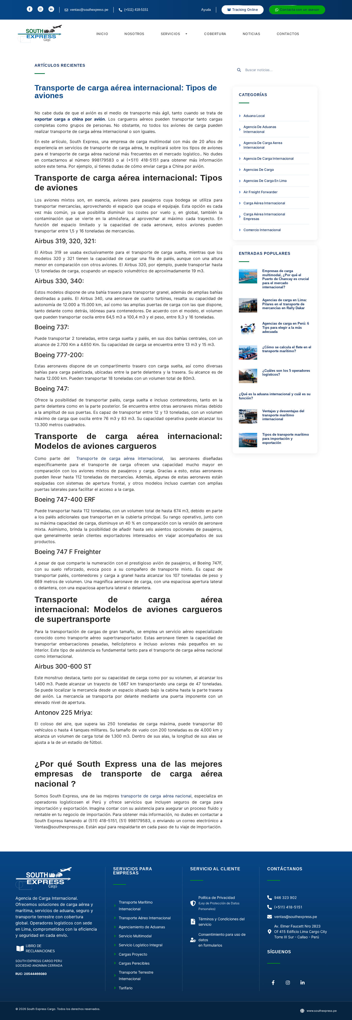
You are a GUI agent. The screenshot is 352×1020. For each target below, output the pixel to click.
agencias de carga (259, 169)
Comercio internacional (262, 230)
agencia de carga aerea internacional (263, 145)
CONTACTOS (288, 34)
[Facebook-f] (273, 982)
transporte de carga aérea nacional (156, 795)
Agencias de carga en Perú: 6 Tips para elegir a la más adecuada (285, 327)
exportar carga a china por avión (70, 119)
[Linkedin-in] (303, 982)
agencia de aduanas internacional (260, 129)
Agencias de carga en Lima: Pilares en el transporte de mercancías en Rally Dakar (284, 304)
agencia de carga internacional (269, 158)
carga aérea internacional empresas (264, 216)
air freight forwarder (261, 192)
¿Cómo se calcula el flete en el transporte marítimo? (286, 349)
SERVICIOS (170, 34)
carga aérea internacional (264, 203)
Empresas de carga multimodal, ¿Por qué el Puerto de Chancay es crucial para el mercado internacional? (285, 279)
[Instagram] (288, 982)
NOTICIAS (251, 34)
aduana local (254, 116)
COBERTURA (215, 34)
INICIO (102, 34)
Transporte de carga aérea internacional (119, 458)
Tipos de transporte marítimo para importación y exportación (285, 438)
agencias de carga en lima (265, 181)
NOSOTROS (134, 34)
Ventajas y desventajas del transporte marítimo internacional (283, 415)
